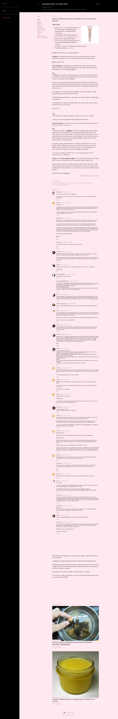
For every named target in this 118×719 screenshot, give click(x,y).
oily (87, 115)
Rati (57, 294)
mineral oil (71, 48)
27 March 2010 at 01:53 (65, 264)
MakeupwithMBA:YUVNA (62, 281)
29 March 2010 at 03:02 (65, 367)
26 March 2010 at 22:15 (67, 218)
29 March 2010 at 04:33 (65, 415)
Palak (57, 348)
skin (65, 29)
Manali (57, 515)
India (63, 65)
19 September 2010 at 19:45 (68, 505)
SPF (67, 46)
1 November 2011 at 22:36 (68, 522)
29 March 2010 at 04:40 (65, 430)
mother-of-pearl (63, 37)
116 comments (58, 646)
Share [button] (38, 16)
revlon (38, 34)
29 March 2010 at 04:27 (65, 379)
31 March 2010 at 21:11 (64, 480)
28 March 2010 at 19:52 (65, 334)
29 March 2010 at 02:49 (64, 348)
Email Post (58, 181)
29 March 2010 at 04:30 (65, 394)
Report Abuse (6, 17)
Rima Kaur (58, 251)
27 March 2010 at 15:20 (71, 303)
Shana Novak (72, 715)
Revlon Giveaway (41, 35)
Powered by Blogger (70, 712)
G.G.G (57, 310)
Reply (57, 199)
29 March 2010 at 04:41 (65, 455)
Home (43, 9)
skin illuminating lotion (42, 37)
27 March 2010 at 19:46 (64, 310)
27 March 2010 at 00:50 (66, 251)
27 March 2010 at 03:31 (70, 274)
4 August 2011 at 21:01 (64, 515)
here (70, 125)
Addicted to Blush (55, 4)
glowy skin (39, 25)
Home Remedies (77, 9)
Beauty (39, 21)
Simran (58, 325)
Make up (39, 32)
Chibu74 (58, 264)
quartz (57, 37)
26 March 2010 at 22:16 (67, 242)
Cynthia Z (58, 334)
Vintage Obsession (60, 274)
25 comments (58, 703)
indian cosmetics (41, 30)
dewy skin (39, 23)
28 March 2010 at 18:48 (64, 324)
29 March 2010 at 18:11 (67, 463)
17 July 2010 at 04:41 (67, 495)
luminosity (62, 27)
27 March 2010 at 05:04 (73, 281)
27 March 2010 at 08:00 (63, 294)
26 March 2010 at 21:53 (65, 202)
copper (76, 37)
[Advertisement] (75, 590)
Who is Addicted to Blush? (54, 9)
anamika (58, 192)
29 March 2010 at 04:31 (66, 407)
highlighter (39, 27)
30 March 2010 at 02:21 (65, 473)
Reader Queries (67, 9)
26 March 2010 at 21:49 (65, 192)
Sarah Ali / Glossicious (61, 303)
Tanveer (58, 202)
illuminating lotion (41, 28)
